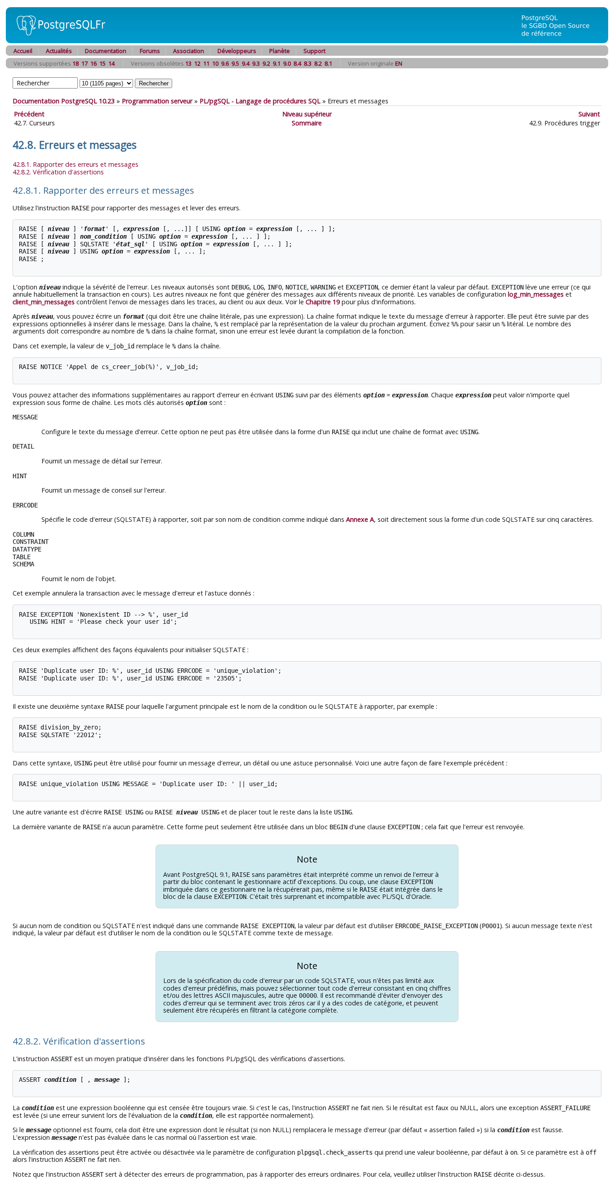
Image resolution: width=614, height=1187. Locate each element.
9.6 (225, 63)
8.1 (328, 63)
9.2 (266, 63)
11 (206, 63)
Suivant (589, 114)
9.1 (276, 63)
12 (197, 63)
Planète (279, 51)
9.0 (287, 63)
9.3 (256, 63)
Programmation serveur (157, 101)
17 (84, 63)
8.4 (297, 63)
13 (188, 63)
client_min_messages (44, 302)
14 (111, 63)
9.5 (235, 63)
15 (102, 63)
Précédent (29, 114)
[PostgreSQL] (57, 40)
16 (93, 63)
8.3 (307, 63)
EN (398, 63)
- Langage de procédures (260, 101)
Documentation (105, 51)
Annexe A (360, 519)
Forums (150, 51)
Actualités (59, 51)
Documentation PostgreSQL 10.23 (64, 101)
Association (188, 51)
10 (215, 63)
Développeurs (237, 51)
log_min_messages (536, 294)
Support (314, 51)
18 (75, 63)
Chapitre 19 (323, 302)
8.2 (318, 63)
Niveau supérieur (307, 114)
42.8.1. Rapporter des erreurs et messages (75, 164)
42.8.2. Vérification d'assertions (58, 172)
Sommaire (307, 123)
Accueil (22, 51)
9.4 (245, 63)
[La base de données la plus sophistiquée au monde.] (561, 40)
